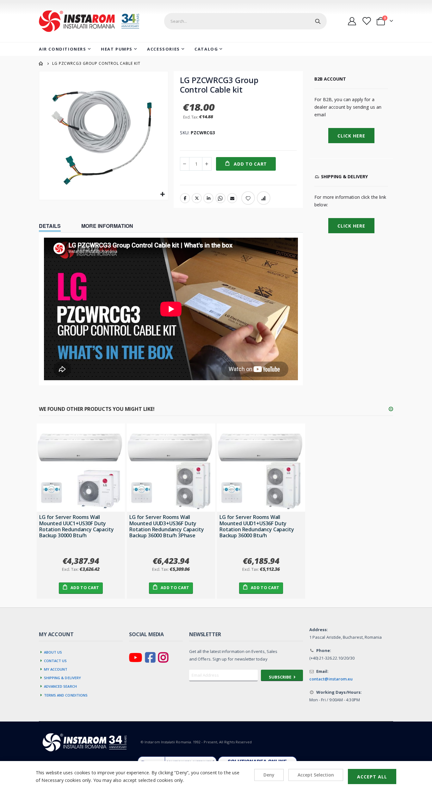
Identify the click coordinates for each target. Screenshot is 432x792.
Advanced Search (60, 685)
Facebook (185, 198)
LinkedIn (208, 198)
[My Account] (352, 21)
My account (56, 668)
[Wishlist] (366, 21)
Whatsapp (220, 198)
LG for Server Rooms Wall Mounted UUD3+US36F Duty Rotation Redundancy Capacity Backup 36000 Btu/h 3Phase (166, 526)
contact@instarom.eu (331, 679)
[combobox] (245, 21)
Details (50, 225)
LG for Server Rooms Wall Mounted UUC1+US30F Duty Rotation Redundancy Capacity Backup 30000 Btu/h (76, 526)
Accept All (372, 777)
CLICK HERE (351, 226)
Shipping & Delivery (62, 677)
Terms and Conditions (66, 694)
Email (232, 198)
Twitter (197, 198)
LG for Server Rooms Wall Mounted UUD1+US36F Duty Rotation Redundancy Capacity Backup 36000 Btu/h (256, 526)
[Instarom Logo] (93, 21)
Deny (269, 775)
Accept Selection (316, 775)
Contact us (55, 660)
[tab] (54, 226)
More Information (107, 225)
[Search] (318, 21)
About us (53, 651)
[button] (162, 194)
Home (41, 63)
